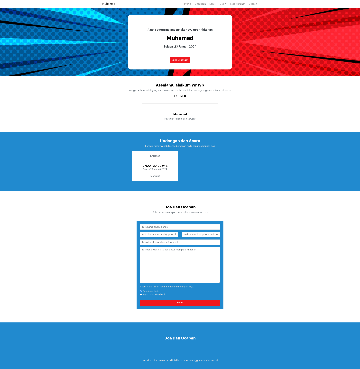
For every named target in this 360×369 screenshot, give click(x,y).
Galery (223, 4)
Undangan (200, 4)
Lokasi (212, 4)
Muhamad (108, 4)
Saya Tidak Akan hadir (154, 294)
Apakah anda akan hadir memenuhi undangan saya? (167, 287)
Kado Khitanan (237, 4)
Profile (187, 4)
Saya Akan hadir (151, 291)
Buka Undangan (180, 60)
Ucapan (253, 4)
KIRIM (180, 303)
